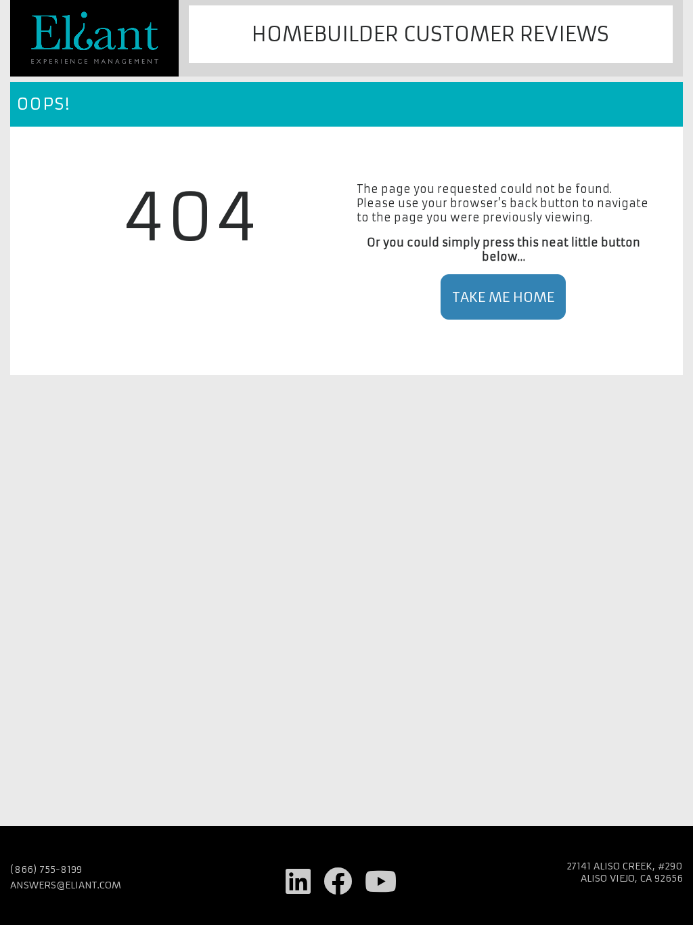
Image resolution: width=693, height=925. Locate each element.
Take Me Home (503, 296)
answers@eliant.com (65, 885)
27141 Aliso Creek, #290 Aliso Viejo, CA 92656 (624, 872)
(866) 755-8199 (46, 869)
